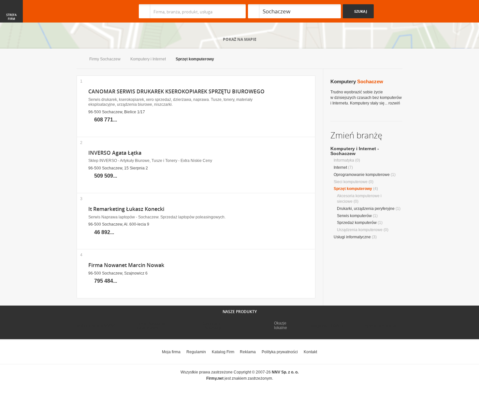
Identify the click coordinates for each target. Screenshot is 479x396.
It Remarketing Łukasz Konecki (126, 209)
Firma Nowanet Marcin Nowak (126, 265)
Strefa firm (11, 17)
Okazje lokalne (280, 325)
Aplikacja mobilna (380, 326)
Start (78, 59)
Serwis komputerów (354, 216)
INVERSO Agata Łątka (114, 153)
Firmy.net (96, 11)
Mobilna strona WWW (96, 326)
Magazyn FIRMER (327, 326)
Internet (340, 167)
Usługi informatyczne (352, 237)
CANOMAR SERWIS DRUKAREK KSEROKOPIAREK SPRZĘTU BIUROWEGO (176, 91)
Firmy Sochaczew (105, 59)
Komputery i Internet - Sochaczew (354, 151)
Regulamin (196, 352)
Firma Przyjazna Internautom (151, 325)
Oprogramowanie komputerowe (362, 174)
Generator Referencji (212, 325)
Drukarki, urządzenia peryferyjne (366, 208)
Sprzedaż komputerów (357, 222)
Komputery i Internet (148, 59)
